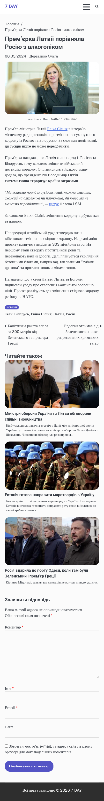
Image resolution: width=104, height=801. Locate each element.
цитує (54, 204)
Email (11, 707)
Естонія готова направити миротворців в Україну (50, 495)
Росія (70, 314)
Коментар (14, 627)
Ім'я (9, 688)
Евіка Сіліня (57, 129)
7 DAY (11, 6)
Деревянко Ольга (44, 56)
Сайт (9, 727)
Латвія (58, 314)
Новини (12, 307)
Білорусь (21, 314)
